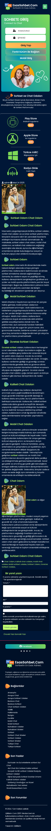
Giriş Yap (26, 45)
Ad (5, 599)
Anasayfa (12, 692)
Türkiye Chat (13, 743)
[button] (21, 651)
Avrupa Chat (13, 695)
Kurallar (11, 718)
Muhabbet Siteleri (15, 729)
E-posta (7, 606)
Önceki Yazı (9, 634)
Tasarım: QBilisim (13, 826)
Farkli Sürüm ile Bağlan (25, 51)
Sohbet (11, 732)
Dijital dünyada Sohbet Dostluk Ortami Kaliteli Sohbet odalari (24, 778)
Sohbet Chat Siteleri (17, 735)
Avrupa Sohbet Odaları (18, 698)
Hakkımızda (13, 712)
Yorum (6, 583)
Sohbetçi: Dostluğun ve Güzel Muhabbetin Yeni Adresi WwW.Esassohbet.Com (20, 785)
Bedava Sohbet (14, 704)
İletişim (11, 715)
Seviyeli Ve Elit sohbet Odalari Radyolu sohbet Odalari (24, 772)
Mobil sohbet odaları (18, 564)
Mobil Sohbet (14, 724)
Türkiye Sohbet (14, 746)
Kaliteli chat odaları (23, 561)
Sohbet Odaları (14, 738)
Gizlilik (10, 709)
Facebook (27, 646)
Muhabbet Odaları (16, 726)
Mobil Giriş (26, 58)
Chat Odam (9, 561)
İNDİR (31, 125)
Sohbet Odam (33, 564)
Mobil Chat (12, 721)
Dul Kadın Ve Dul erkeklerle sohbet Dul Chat (23, 764)
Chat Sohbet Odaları (17, 707)
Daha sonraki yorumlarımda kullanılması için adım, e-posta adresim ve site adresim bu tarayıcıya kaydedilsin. (24, 619)
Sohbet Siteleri (14, 741)
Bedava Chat (13, 701)
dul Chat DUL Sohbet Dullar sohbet (23, 768)
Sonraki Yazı (20, 634)
